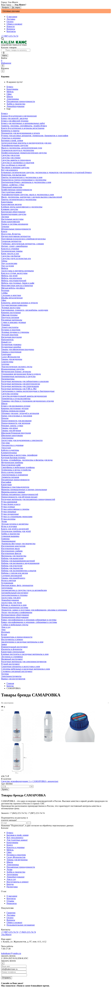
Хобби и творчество (16, 104)
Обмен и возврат (14, 24)
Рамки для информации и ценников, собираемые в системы (29, 622)
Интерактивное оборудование (15, 615)
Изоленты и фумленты (11, 649)
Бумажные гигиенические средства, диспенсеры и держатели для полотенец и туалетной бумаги (46, 172)
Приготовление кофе (11, 465)
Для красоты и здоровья (12, 445)
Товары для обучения (11, 430)
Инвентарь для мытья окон (13, 175)
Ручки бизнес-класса (10, 504)
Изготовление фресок (11, 553)
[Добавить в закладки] (2, 710)
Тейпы (4, 261)
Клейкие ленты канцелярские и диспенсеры (21, 207)
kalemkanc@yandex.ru (11, 953)
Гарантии (11, 912)
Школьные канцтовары (12, 435)
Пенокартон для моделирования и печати (20, 133)
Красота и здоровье (16, 847)
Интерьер (5, 632)
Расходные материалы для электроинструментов (23, 661)
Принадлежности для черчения (15, 423)
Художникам (7, 583)
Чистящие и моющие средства (15, 167)
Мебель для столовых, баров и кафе (17, 283)
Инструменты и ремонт (18, 882)
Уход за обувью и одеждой (13, 165)
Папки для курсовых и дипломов (16, 416)
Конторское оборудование (13, 212)
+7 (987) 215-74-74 (9, 36)
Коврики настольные (11, 312)
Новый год (6, 342)
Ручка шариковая (9, 502)
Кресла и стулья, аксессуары (14, 273)
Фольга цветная (8, 580)
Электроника (13, 99)
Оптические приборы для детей (16, 531)
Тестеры (5, 674)
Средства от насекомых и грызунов (17, 162)
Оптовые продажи (11, 11)
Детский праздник (9, 334)
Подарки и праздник (16, 855)
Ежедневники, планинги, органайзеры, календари (24, 310)
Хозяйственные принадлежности (16, 189)
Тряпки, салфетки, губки (12, 185)
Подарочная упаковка (11, 344)
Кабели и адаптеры (10, 450)
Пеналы (4, 418)
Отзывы (10, 901)
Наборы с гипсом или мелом (14, 573)
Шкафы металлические (12, 298)
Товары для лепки (9, 428)
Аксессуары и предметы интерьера (17, 271)
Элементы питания (10, 477)
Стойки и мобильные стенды (14, 624)
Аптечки (5, 364)
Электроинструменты (11, 676)
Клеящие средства (9, 209)
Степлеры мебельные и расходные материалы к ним (25, 669)
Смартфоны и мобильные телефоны (18, 467)
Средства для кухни (10, 155)
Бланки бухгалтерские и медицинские (19, 116)
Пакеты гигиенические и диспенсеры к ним (21, 177)
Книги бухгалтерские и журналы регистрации (22, 128)
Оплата (10, 21)
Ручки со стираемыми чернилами (16, 516)
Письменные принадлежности (21, 101)
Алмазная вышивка (10, 536)
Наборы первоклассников (13, 411)
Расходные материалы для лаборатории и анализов (25, 381)
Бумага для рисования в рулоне (15, 406)
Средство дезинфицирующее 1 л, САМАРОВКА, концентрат (29, 781)
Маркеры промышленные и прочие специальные (24, 489)
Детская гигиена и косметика (14, 524)
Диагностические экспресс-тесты (16, 366)
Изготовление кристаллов (13, 546)
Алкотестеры (7, 361)
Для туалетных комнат (17, 840)
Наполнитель (7, 339)
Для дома (5, 443)
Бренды (10, 686)
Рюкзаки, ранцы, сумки (12, 425)
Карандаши (6, 484)
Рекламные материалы (11, 320)
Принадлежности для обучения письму (19, 497)
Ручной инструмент (10, 664)
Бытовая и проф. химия (17, 835)
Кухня (4, 634)
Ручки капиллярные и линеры (15, 509)
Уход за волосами (9, 263)
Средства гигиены (9, 393)
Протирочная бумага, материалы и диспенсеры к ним (26, 182)
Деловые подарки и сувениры (15, 332)
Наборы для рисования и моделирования (20, 563)
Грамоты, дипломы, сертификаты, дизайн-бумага (24, 126)
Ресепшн (5, 290)
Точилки (5, 226)
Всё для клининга (15, 837)
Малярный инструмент (12, 659)
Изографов (6, 482)
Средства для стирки (10, 157)
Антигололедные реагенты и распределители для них (26, 143)
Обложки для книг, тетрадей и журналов (20, 413)
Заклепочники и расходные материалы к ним (22, 642)
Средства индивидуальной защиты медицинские (24, 396)
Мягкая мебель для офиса (13, 288)
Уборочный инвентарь (11, 187)
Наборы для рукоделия (11, 566)
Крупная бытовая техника (13, 457)
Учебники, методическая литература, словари (22, 244)
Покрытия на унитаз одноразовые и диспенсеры (23, 180)
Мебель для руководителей (13, 280)
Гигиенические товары (12, 251)
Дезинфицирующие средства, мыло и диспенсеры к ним (27, 194)
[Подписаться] (29, 822)
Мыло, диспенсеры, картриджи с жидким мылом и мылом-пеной (31, 197)
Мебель (10, 91)
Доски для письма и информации (16, 612)
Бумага (10, 86)
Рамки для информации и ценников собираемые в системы (28, 620)
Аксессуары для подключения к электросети (22, 440)
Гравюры (5, 538)
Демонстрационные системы (14, 607)
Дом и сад (11, 879)
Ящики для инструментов (13, 679)
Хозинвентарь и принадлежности (16, 637)
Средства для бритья (10, 256)
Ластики (5, 216)
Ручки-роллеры (8, 519)
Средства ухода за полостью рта (16, 258)
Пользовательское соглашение (21, 925)
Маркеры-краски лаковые (13, 492)
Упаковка (5, 325)
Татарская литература (11, 241)
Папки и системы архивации (14, 224)
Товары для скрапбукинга (13, 578)
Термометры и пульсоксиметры (15, 398)
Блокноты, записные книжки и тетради (19, 303)
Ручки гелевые (8, 507)
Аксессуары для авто (11, 597)
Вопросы (11, 29)
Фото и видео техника (11, 472)
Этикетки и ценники (11, 138)
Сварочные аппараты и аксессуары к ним (20, 666)
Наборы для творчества (12, 568)
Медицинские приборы (12, 462)
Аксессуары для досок (11, 602)
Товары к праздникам (11, 352)
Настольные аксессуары (12, 219)
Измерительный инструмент (14, 647)
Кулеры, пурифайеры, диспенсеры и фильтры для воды (27, 460)
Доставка (11, 19)
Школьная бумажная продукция (16, 433)
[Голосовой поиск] (3, 52)
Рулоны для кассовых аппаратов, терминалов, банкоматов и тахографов (34, 135)
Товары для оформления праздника (17, 349)
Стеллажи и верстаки (11, 295)
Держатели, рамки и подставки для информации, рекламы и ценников (34, 610)
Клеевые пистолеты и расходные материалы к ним (24, 654)
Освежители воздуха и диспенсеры (17, 150)
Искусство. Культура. (11, 234)
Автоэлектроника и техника (14, 595)
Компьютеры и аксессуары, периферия (19, 455)
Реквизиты (12, 903)
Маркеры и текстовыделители (15, 487)
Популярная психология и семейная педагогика (23, 239)
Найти (4, 55)
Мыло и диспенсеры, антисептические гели (21, 148)
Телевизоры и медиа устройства (16, 470)
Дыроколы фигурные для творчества (18, 543)
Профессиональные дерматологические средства (24, 153)
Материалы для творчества (13, 556)
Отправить (6, 978)
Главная (10, 683)
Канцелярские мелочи (11, 204)
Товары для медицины (17, 860)
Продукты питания (10, 317)
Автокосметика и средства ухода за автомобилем (24, 590)
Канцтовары (12, 89)
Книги (10, 845)
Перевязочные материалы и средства (18, 376)
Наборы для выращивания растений (18, 561)
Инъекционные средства (12, 369)
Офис (9, 94)
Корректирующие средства (13, 214)
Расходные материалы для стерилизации (20, 386)
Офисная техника (9, 315)
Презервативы (7, 379)
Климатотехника (9, 452)
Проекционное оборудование (15, 617)
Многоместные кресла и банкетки (17, 285)
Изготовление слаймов (12, 551)
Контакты (11, 31)
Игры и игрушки (9, 526)
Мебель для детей (9, 275)
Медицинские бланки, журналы (16, 371)
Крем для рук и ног (10, 253)
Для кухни (6, 448)
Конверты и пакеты (10, 130)
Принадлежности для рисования (16, 420)
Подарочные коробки (11, 347)
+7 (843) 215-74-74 (27, 932)
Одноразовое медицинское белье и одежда (21, 374)
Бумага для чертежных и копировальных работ (23, 123)
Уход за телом (7, 266)
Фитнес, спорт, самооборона (14, 246)
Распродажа (12, 887)
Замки (4, 644)
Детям (9, 869)
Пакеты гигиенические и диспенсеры (18, 199)
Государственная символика (14, 305)
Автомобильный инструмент (14, 593)
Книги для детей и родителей (15, 529)
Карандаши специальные (13, 652)
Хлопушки (6, 354)
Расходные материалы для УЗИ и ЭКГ (19, 389)
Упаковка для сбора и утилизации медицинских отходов (27, 401)
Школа (10, 96)
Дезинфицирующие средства (14, 145)
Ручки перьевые (8, 511)
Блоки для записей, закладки (14, 118)
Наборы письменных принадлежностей (19, 494)
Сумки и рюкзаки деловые (13, 322)
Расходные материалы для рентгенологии (20, 384)
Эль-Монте (6, 934)
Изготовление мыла (10, 548)
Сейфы (4, 293)
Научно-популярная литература (15, 236)
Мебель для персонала (11, 278)
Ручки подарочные (10, 514)
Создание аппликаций (11, 575)
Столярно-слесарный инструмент (16, 671)
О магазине (12, 16)
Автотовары (12, 874)
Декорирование (8, 541)
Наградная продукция (11, 337)
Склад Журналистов (16, 857)
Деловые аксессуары (10, 307)
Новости (11, 26)
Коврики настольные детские (15, 408)
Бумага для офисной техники (14, 121)
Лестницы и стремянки (12, 656)
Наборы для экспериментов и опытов (18, 570)
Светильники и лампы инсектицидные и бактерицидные (27, 391)
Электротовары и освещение (14, 475)
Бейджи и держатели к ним (13, 605)
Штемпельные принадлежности (16, 229)
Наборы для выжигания (12, 558)
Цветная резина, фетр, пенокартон (17, 585)
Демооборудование (15, 106)
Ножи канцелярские (10, 221)
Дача (3, 629)
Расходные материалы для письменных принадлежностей (28, 499)
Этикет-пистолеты (9, 327)
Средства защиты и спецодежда (16, 160)
